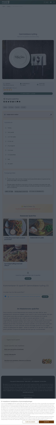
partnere (10, 403)
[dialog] (28, 412)
